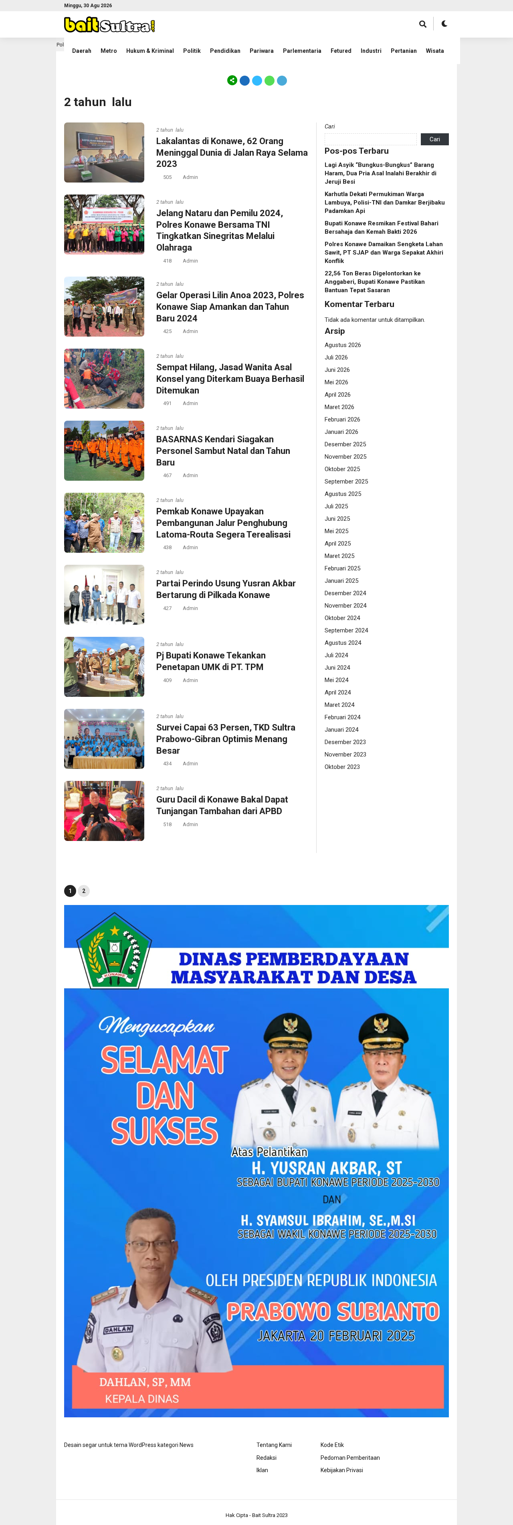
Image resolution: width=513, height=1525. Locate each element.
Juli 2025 (336, 506)
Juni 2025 (337, 518)
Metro (109, 51)
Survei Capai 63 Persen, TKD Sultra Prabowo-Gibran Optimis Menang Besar (225, 738)
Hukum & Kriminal (150, 51)
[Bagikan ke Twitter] (257, 80)
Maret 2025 (339, 556)
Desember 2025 (345, 444)
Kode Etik (332, 1445)
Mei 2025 (336, 531)
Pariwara (262, 51)
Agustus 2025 (343, 494)
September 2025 (346, 481)
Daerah (81, 51)
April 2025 (338, 543)
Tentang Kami (274, 1445)
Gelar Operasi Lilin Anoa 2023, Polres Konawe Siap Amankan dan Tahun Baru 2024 (230, 306)
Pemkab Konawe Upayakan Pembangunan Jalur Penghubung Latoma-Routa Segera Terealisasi (223, 522)
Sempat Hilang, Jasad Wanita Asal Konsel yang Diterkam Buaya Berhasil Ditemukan (230, 378)
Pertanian (404, 51)
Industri (371, 51)
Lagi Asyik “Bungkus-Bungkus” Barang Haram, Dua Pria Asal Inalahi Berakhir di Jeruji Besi (380, 173)
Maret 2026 (339, 407)
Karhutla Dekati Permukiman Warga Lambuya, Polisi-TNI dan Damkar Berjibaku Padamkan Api (385, 203)
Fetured (341, 51)
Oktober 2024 (342, 618)
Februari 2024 (342, 717)
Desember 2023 (345, 742)
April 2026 (338, 394)
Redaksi (266, 1458)
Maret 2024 (339, 704)
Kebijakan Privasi (342, 1470)
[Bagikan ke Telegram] (281, 80)
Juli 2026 (336, 357)
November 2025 (345, 456)
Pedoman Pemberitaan (350, 1458)
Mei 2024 (336, 680)
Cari (330, 126)
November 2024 (345, 605)
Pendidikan (225, 51)
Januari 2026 (341, 431)
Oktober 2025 (342, 469)
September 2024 (346, 630)
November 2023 (345, 754)
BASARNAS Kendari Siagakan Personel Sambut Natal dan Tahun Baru (223, 450)
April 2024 (338, 692)
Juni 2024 (337, 667)
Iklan (262, 1470)
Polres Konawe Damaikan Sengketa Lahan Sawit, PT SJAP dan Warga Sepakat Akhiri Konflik (384, 253)
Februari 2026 (342, 419)
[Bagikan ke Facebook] (244, 80)
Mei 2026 (336, 382)
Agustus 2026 (343, 345)
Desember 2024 (345, 593)
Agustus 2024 (343, 642)
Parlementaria (302, 51)
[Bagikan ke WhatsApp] (269, 80)
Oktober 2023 (342, 767)
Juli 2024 (336, 655)
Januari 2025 (341, 580)
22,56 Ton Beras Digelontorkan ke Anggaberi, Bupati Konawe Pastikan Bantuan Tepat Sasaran (375, 282)
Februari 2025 (342, 568)
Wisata (435, 51)
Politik (192, 51)
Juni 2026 (337, 369)
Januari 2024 (341, 729)
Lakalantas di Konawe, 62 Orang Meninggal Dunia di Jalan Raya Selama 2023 (232, 152)
